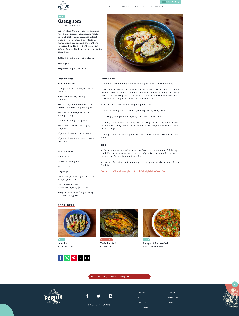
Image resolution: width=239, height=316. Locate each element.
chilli (114, 171)
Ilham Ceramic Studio (82, 58)
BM (167, 2)
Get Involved (156, 6)
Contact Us (173, 292)
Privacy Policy (174, 297)
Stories (126, 6)
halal (141, 171)
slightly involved (153, 171)
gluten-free (132, 171)
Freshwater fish (106, 240)
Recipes (113, 6)
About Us (140, 6)
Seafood (61, 16)
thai (163, 171)
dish (119, 171)
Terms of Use (173, 302)
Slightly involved (78, 68)
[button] (60, 258)
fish (124, 171)
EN (163, 2)
